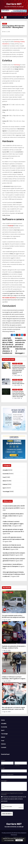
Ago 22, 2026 (6, 620)
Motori (4, 481)
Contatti (3, 747)
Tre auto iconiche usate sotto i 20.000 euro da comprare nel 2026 (13, 616)
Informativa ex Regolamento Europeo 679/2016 (12, 794)
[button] (25, 17)
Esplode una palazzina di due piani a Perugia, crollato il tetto (13, 647)
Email (3, 768)
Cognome (16, 765)
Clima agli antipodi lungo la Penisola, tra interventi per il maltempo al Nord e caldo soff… (14, 574)
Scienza (4, 23)
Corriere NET (14, 4)
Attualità (15, 363)
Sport (4, 488)
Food (4, 477)
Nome (3, 760)
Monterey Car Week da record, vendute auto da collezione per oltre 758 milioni (13, 547)
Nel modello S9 (9, 298)
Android (10, 226)
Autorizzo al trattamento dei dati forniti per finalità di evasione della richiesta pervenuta (13, 799)
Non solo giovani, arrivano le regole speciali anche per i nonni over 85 (13, 708)
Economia (6, 474)
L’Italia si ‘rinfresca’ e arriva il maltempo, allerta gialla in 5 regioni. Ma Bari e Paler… (13, 524)
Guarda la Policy (10, 840)
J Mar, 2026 (16, 375)
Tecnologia (6, 491)
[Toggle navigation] (5, 17)
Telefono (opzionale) (7, 774)
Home (3, 720)
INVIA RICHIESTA (7, 814)
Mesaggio (4, 781)
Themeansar (14, 835)
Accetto (19, 840)
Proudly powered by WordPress (9, 833)
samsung (17, 65)
